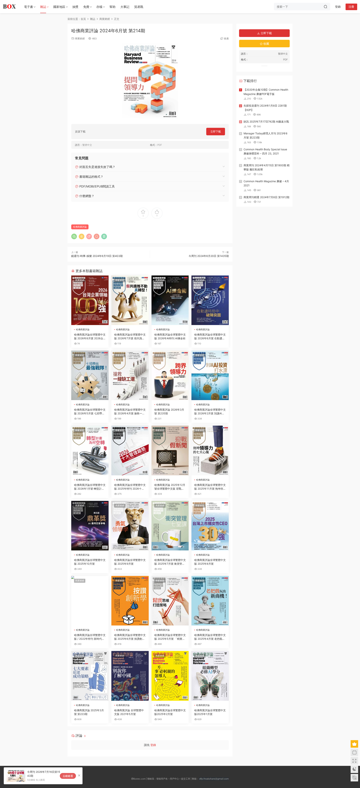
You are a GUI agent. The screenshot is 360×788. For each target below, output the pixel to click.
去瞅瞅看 (68, 775)
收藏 (266, 43)
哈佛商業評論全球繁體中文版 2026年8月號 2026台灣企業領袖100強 (90, 336)
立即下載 (215, 131)
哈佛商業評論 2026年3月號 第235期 (169, 411)
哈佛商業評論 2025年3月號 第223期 (89, 712)
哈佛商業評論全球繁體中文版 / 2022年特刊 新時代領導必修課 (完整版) (90, 637)
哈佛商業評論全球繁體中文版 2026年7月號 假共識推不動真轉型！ (130, 336)
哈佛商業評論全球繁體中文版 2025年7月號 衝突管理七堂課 (170, 562)
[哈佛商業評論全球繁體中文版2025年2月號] (170, 676)
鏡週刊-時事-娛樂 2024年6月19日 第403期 (97, 255)
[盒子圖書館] (9, 6)
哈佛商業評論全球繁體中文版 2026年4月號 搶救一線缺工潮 (130, 411)
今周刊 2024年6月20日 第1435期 (209, 255)
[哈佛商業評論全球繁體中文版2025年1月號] (210, 676)
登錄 (153, 745)
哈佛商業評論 (80, 226)
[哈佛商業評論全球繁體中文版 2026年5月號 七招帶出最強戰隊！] (90, 375)
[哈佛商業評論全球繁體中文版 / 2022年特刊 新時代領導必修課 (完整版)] (90, 600)
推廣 (226, 38)
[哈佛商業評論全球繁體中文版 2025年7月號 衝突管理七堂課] (170, 525)
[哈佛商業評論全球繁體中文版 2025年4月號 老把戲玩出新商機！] (210, 600)
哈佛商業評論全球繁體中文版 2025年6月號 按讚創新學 (130, 637)
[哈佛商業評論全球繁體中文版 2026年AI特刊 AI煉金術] (170, 300)
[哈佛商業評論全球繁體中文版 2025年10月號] (90, 525)
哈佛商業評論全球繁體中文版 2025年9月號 (130, 561)
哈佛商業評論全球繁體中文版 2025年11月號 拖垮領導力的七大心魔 (210, 487)
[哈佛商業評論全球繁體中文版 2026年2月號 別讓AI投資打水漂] (210, 375)
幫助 (113, 7)
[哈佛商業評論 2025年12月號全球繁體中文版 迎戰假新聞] (170, 450)
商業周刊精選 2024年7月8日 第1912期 (266, 197)
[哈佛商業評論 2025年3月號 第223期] (90, 676)
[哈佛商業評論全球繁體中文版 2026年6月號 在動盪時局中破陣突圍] (210, 300)
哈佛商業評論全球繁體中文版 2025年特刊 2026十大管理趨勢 (130, 487)
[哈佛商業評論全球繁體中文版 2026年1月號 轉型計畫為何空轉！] (90, 450)
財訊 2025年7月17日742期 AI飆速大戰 (266, 121)
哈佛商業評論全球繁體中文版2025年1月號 (210, 712)
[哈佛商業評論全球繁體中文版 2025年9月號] (130, 525)
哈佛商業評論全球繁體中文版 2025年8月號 (210, 561)
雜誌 (43, 7)
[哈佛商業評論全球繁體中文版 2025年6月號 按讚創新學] (130, 600)
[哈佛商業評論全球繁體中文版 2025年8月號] (210, 525)
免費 (86, 7)
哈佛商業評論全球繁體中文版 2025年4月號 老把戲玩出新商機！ (210, 637)
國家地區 (59, 7)
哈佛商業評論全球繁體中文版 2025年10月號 (90, 561)
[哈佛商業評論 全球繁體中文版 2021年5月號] (130, 676)
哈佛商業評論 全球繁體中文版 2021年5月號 (129, 712)
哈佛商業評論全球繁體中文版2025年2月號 (170, 712)
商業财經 (80, 38)
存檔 (99, 7)
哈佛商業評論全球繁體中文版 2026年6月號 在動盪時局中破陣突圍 (210, 336)
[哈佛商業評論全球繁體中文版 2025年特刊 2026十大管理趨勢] (130, 450)
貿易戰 (138, 7)
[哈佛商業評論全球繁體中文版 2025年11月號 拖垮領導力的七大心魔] (210, 450)
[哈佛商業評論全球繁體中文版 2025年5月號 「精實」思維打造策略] (170, 600)
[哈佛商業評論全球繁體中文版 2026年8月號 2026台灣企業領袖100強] (90, 300)
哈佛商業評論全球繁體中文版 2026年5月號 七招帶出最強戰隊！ (90, 411)
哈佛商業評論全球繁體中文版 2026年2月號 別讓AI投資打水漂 (210, 411)
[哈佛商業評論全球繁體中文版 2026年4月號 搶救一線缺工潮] (130, 375)
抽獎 (75, 7)
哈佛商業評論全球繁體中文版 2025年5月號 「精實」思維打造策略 (170, 637)
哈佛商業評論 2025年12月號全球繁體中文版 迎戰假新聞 (169, 487)
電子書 (28, 7)
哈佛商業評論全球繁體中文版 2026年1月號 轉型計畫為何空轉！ (90, 487)
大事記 (124, 7)
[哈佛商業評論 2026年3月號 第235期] (170, 375)
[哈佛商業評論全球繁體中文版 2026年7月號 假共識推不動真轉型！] (130, 300)
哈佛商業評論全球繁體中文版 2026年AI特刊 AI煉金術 (170, 336)
